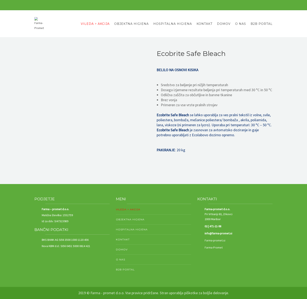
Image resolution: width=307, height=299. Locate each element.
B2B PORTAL (262, 24)
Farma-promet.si (215, 240)
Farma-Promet (214, 247)
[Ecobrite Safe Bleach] (92, 108)
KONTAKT (204, 24)
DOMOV (224, 24)
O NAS (240, 24)
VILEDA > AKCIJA (95, 24)
